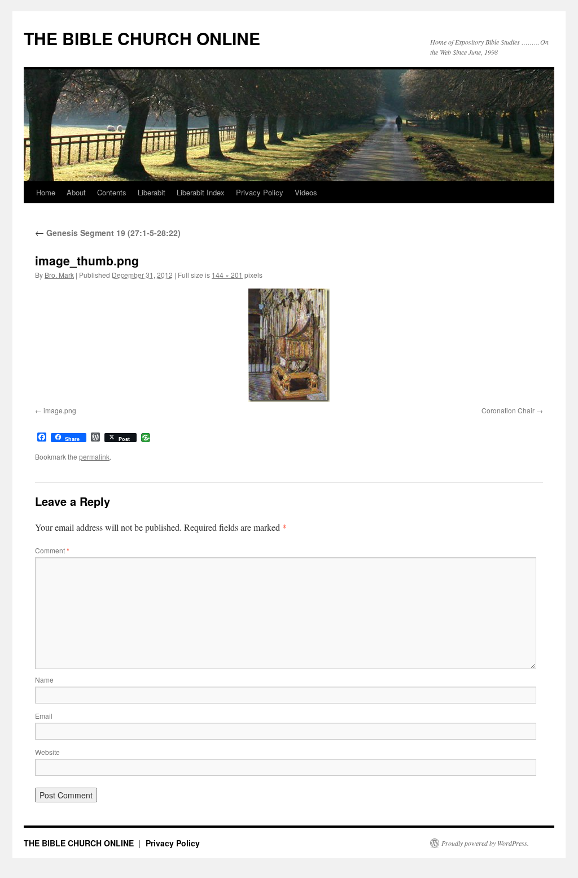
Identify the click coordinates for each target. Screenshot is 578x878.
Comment (52, 550)
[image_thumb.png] (289, 345)
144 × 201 (227, 274)
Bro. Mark (59, 274)
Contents (111, 192)
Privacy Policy (259, 192)
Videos (306, 192)
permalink (94, 456)
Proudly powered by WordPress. (485, 843)
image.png (59, 410)
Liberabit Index (201, 192)
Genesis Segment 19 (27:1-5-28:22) (108, 232)
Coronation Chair (508, 410)
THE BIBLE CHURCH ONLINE (142, 38)
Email (43, 715)
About (76, 192)
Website (47, 752)
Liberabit (151, 192)
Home (45, 192)
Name (44, 679)
